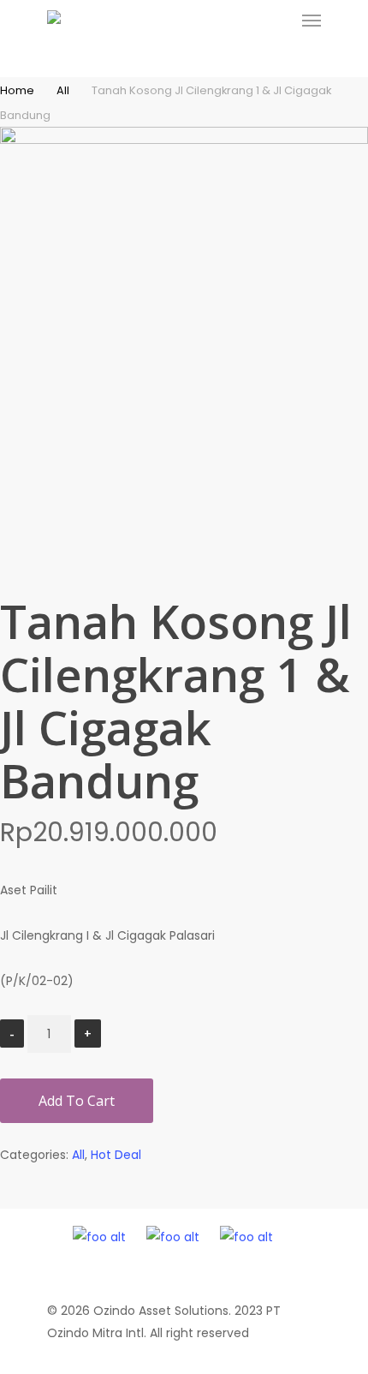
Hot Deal (116, 1154)
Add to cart (77, 1100)
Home (17, 90)
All (62, 90)
